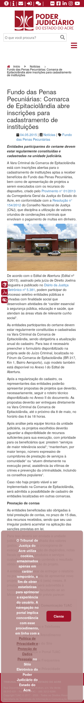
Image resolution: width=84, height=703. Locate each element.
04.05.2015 (28, 134)
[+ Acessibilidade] (4, 300)
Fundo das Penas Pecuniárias (44, 137)
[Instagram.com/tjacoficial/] (70, 3)
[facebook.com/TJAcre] (58, 3)
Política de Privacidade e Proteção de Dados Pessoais (27, 648)
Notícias (35, 66)
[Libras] (4, 284)
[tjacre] (64, 3)
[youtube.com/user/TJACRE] (77, 3)
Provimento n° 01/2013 (59, 191)
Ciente (59, 616)
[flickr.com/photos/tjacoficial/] (52, 3)
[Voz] (4, 292)
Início (16, 66)
